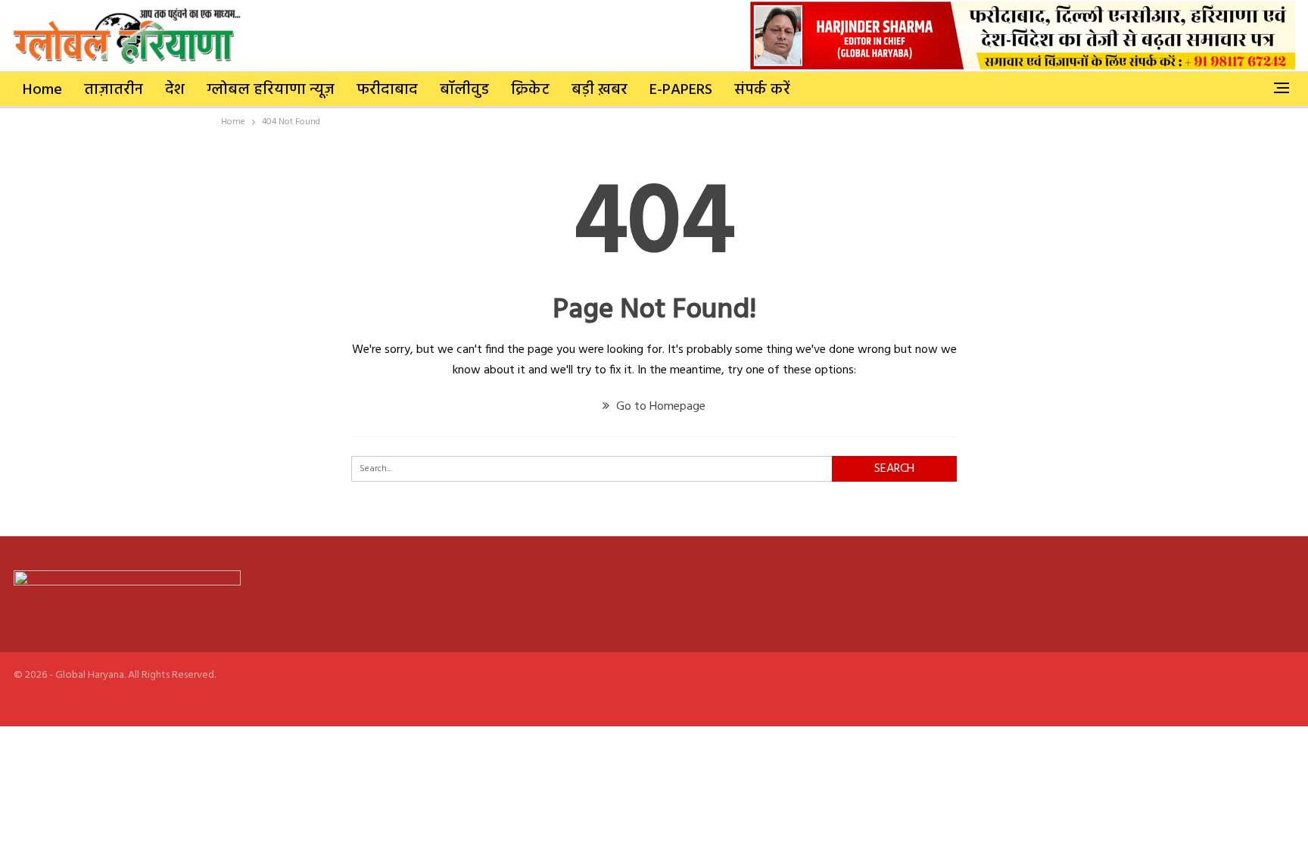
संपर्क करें (762, 90)
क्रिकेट (530, 90)
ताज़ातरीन (113, 90)
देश (175, 90)
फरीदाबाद (387, 90)
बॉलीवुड (464, 90)
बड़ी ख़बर (599, 90)
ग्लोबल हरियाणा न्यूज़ (271, 90)
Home (42, 90)
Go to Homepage (659, 407)
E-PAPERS (680, 90)
